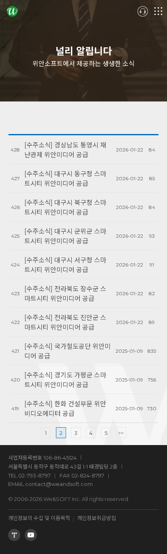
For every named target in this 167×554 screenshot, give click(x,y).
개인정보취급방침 (96, 518)
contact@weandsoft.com (59, 484)
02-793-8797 (34, 475)
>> (121, 433)
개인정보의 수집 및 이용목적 (39, 518)
